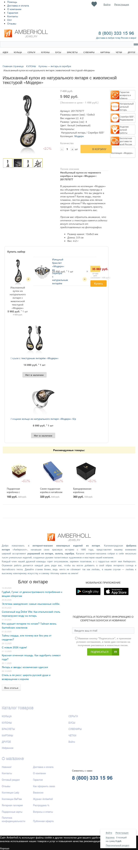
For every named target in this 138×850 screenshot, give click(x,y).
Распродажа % (41, 805)
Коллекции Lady (10, 792)
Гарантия (12, 12)
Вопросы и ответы (43, 811)
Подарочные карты (12, 811)
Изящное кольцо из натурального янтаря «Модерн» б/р (43, 419)
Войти (109, 832)
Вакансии (38, 792)
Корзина (110, 837)
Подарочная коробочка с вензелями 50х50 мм (18, 492)
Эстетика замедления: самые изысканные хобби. (31, 603)
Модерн (79, 136)
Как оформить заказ (44, 786)
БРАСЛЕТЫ (8, 728)
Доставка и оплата (18, 5)
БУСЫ (71, 722)
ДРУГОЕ (6, 741)
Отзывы (11, 23)
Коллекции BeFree (12, 798)
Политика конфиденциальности (13, 819)
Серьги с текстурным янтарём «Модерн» (34, 358)
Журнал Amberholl (43, 798)
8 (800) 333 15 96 (116, 33)
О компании (14, 9)
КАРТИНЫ (7, 735)
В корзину (99, 149)
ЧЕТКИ (72, 735)
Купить (98, 283)
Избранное (7, 747)
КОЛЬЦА (7, 716)
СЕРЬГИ (73, 716)
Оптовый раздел (11, 779)
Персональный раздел (117, 845)
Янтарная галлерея (12, 805)
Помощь (12, 2)
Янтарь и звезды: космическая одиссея (25, 667)
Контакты (12, 16)
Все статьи (11, 688)
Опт (9, 20)
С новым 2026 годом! (14, 647)
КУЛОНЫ (7, 722)
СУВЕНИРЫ (75, 728)
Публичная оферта (43, 820)
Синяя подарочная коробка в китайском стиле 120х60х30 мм (51, 492)
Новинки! (7, 766)
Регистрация (122, 832)
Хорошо (4, 848)
